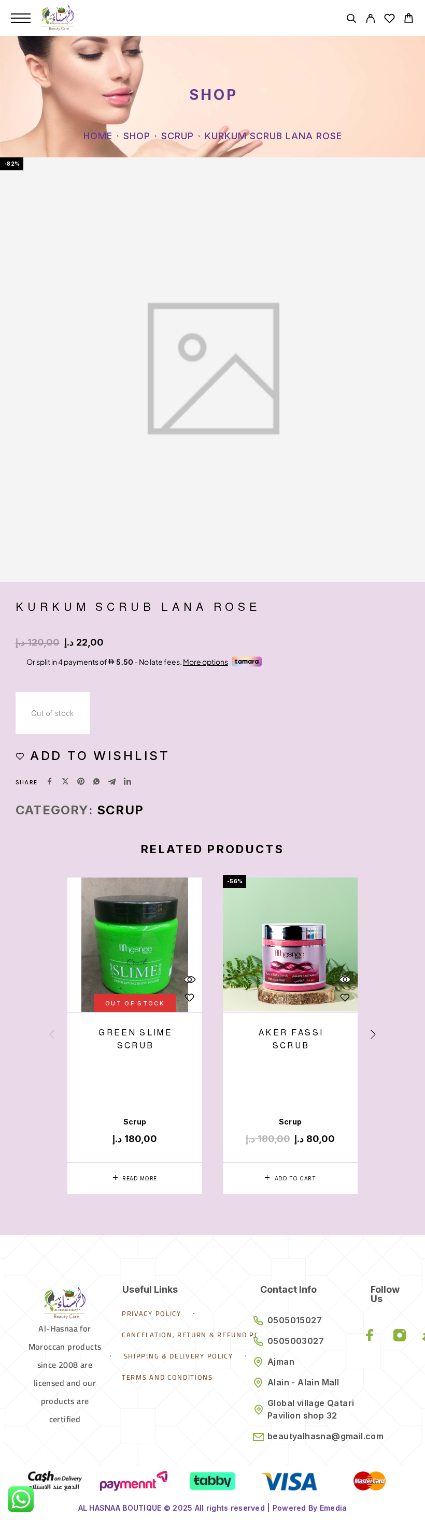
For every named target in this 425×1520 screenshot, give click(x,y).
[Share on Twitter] (65, 782)
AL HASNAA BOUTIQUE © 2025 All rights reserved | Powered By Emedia (212, 1507)
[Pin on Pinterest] (81, 782)
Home (97, 135)
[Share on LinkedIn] (127, 782)
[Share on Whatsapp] (96, 782)
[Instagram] (399, 1336)
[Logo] (57, 18)
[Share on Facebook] (50, 782)
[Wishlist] (389, 19)
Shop (136, 135)
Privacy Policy (151, 1313)
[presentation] (51, 1035)
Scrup (177, 135)
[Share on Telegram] (112, 782)
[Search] (351, 19)
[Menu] (20, 18)
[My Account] (370, 19)
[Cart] (408, 19)
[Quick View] (189, 980)
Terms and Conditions (167, 1377)
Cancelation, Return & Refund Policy (198, 1334)
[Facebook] (370, 1336)
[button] (290, 1178)
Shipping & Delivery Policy (178, 1356)
